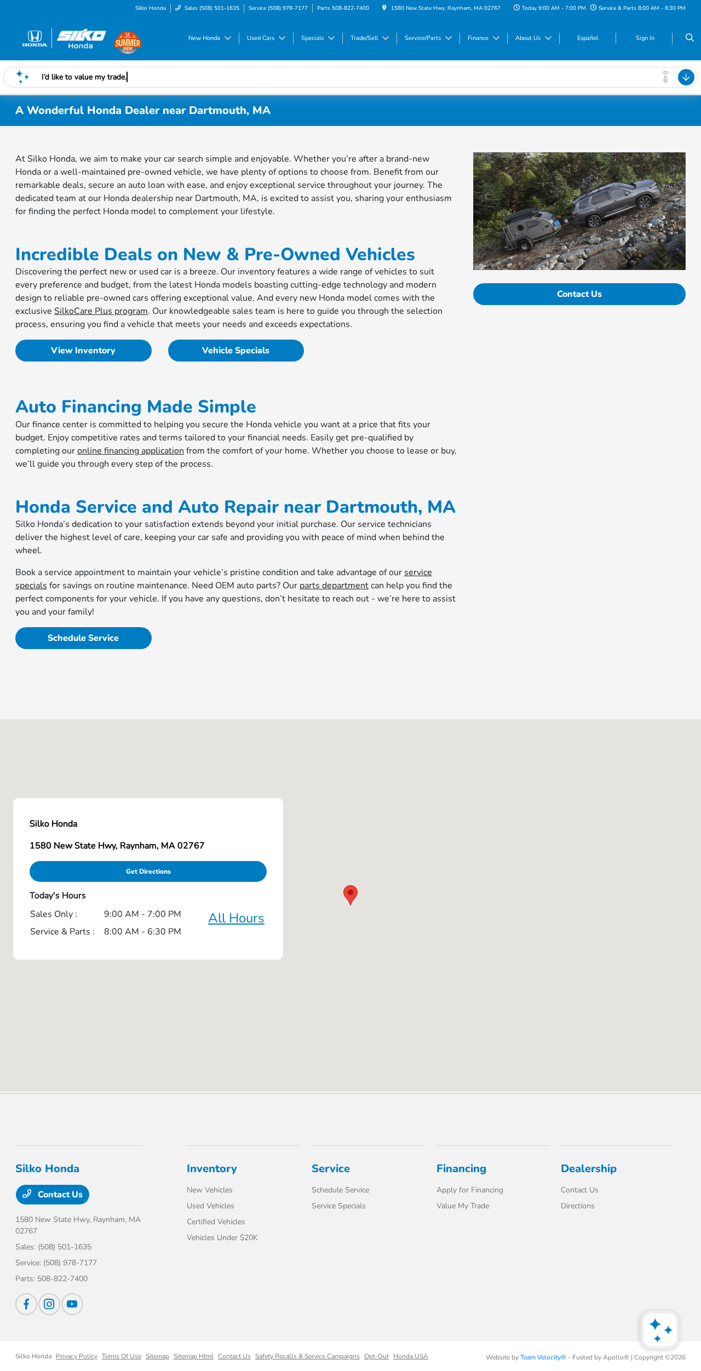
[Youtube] (72, 1304)
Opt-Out (376, 1356)
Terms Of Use (121, 1356)
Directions (578, 1206)
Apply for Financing (469, 1190)
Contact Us (579, 294)
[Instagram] (49, 1304)
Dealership (589, 1168)
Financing (461, 1168)
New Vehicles (210, 1190)
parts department (334, 586)
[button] (350, 895)
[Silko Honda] (64, 38)
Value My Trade (462, 1206)
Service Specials (339, 1206)
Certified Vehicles (216, 1222)
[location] (384, 8)
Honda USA (410, 1356)
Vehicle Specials (235, 351)
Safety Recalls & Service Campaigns (307, 1356)
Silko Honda (33, 1356)
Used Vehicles (210, 1206)
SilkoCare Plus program (101, 311)
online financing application (130, 451)
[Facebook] (26, 1304)
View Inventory (83, 351)
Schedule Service (83, 638)
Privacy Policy (76, 1356)
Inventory (212, 1168)
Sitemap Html (194, 1356)
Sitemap (157, 1356)
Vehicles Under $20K (222, 1237)
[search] (690, 38)
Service (331, 1168)
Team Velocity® (543, 1357)
